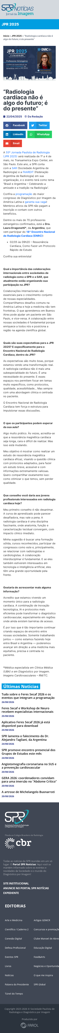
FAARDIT (28, 172)
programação (24, 194)
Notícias (9, 975)
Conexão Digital (13, 938)
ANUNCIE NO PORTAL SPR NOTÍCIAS (26, 888)
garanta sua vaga (35, 201)
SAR (14, 168)
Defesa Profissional (15, 947)
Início (6, 36)
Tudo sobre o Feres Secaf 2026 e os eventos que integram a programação (28, 696)
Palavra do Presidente (17, 984)
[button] (15, 125)
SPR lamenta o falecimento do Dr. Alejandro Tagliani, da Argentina (25, 738)
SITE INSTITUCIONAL (16, 883)
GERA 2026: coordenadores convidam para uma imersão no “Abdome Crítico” (29, 780)
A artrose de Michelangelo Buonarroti (28, 792)
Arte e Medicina (13, 920)
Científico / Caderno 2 (17, 929)
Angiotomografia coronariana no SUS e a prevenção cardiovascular (29, 766)
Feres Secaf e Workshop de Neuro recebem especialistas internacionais (27, 710)
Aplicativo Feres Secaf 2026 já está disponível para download (26, 724)
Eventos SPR (11, 956)
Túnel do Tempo (14, 993)
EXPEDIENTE (11, 893)
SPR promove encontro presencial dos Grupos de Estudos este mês (28, 752)
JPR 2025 (16, 36)
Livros (8, 966)
